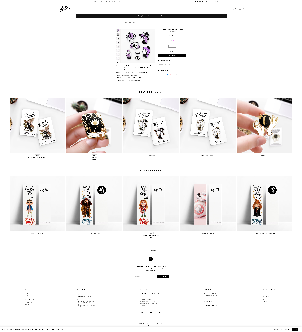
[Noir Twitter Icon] (200, 1)
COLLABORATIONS (29, 299)
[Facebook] (195, 1)
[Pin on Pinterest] (171, 75)
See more (206, 307)
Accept (295, 329)
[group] (151, 129)
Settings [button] (276, 329)
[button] (233, 9)
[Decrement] (170, 46)
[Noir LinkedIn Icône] (202, 1)
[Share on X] (177, 75)
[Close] (300, 329)
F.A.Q (118, 2)
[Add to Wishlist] (184, 51)
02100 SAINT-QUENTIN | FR (146, 305)
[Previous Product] (7, 125)
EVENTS (27, 297)
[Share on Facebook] (168, 75)
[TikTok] (147, 312)
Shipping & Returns (110, 2)
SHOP (26, 295)
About (95, 2)
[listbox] (217, 1)
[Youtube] (151, 312)
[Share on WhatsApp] (174, 75)
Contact (101, 2)
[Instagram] (198, 1)
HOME (26, 294)
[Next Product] (295, 125)
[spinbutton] (172, 46)
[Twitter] (160, 312)
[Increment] (174, 46)
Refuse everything (285, 329)
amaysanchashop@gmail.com (148, 303)
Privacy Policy (63, 329)
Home (118, 23)
